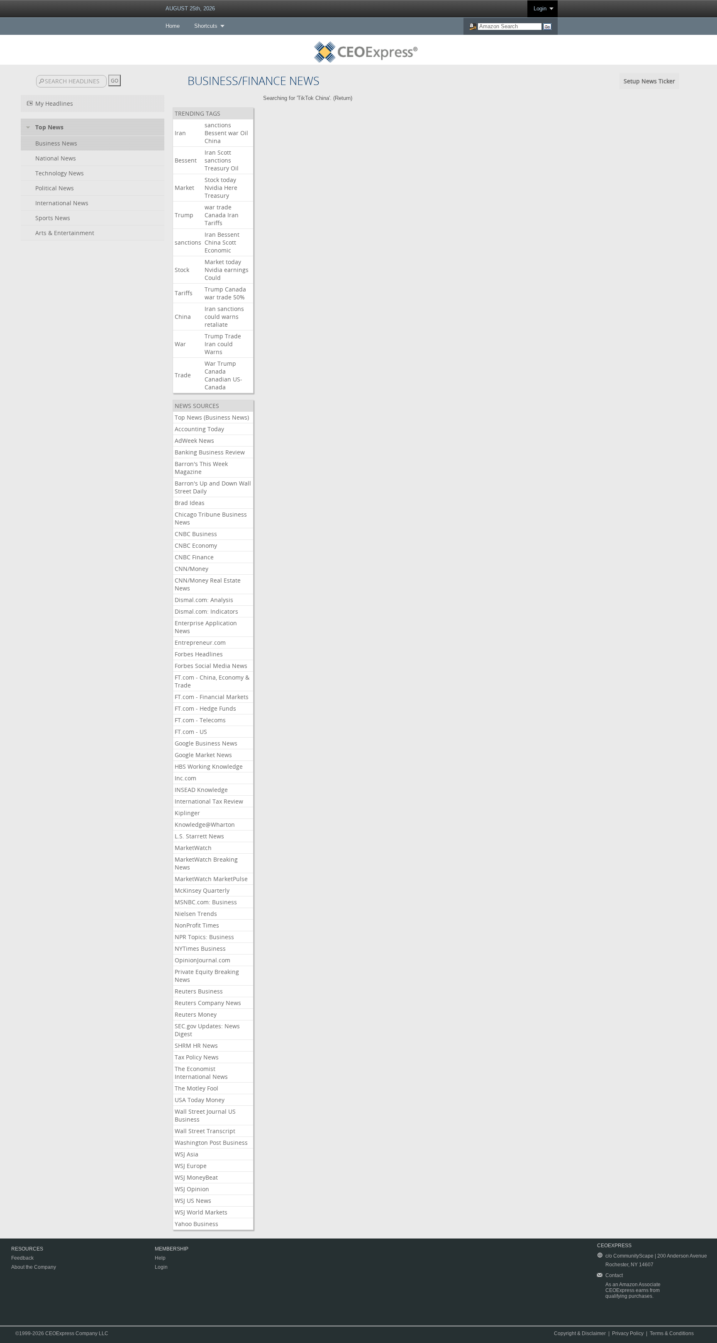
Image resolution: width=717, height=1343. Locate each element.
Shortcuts (205, 26)
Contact (614, 1275)
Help (160, 1258)
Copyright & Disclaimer (580, 1333)
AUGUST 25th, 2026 (190, 8)
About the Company (33, 1267)
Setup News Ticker (649, 81)
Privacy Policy (628, 1333)
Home (173, 26)
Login (540, 8)
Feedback (22, 1258)
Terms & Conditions (672, 1333)
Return (343, 98)
